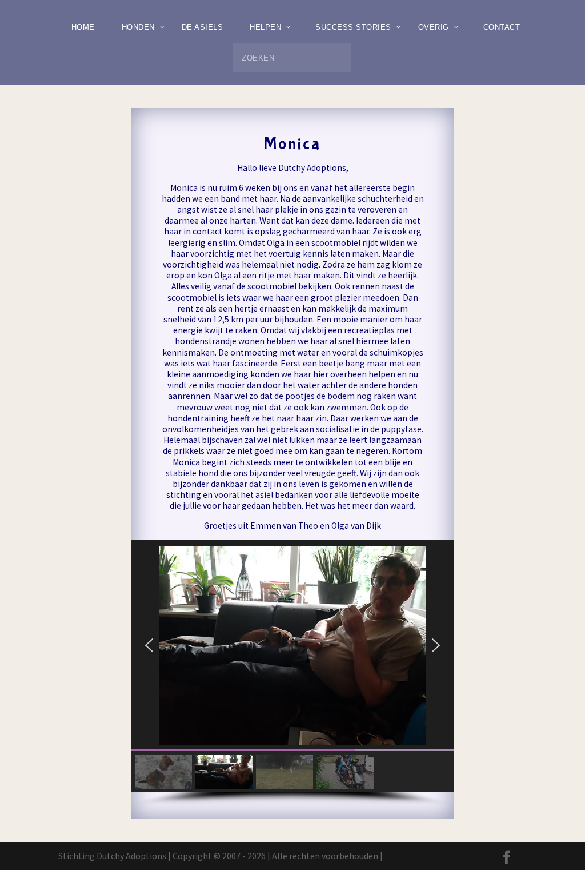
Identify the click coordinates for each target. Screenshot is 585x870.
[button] (149, 645)
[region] (292, 673)
